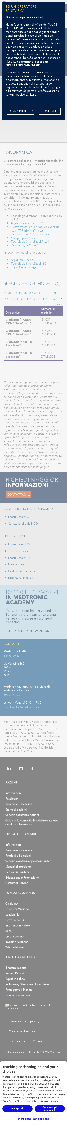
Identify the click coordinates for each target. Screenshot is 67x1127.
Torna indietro (20, 111)
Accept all (17, 1108)
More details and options (33, 1118)
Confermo (49, 111)
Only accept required (49, 1109)
